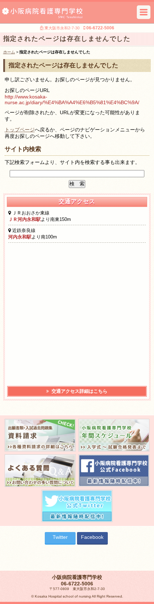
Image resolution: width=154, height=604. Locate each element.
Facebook (92, 537)
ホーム (9, 52)
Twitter (60, 537)
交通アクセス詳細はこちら (78, 391)
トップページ (20, 129)
